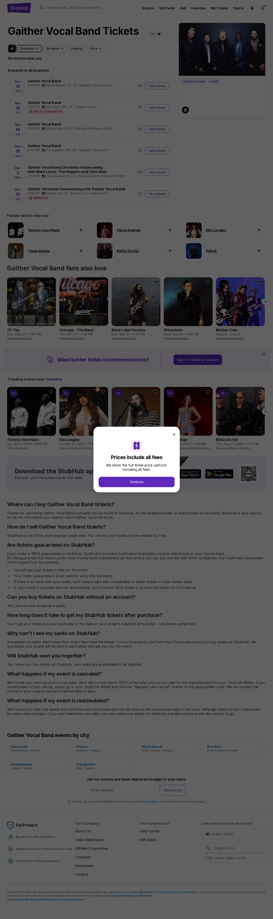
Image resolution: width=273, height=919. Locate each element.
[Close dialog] (174, 434)
